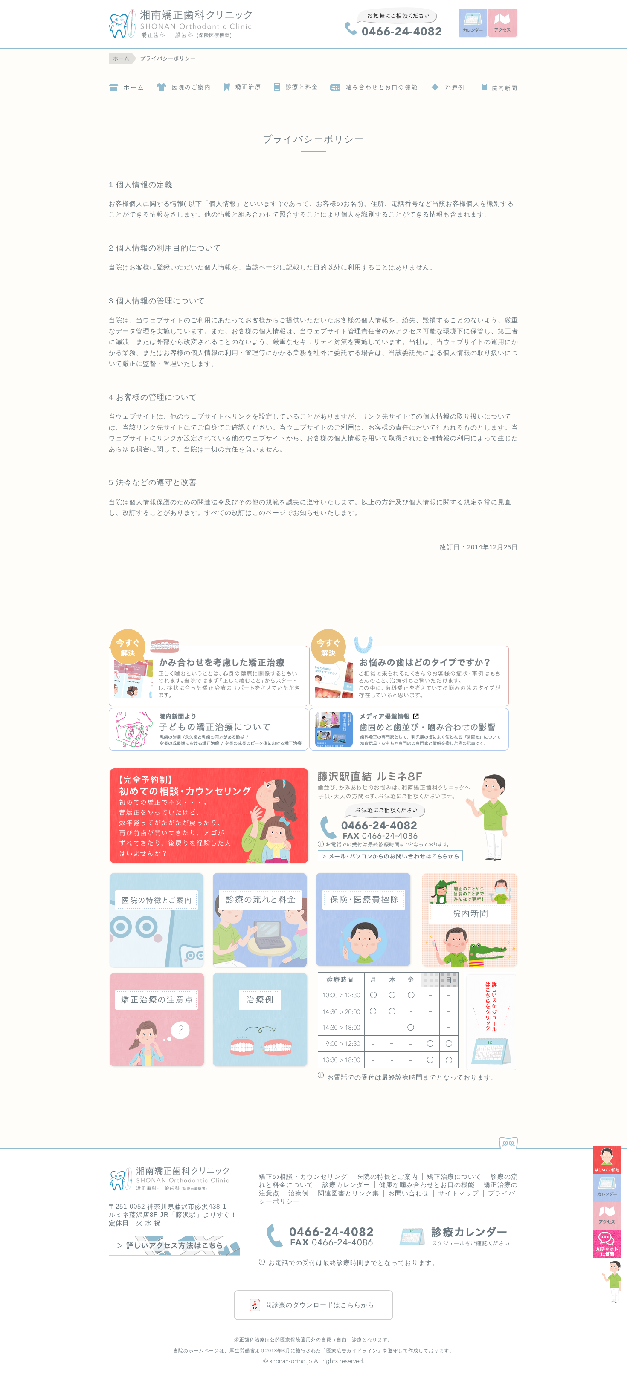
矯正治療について (240, 85)
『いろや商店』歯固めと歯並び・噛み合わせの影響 (409, 729)
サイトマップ (458, 1193)
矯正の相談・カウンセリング (303, 1176)
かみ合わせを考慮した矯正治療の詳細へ (209, 668)
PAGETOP (506, 1140)
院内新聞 (497, 85)
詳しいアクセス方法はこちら (174, 1246)
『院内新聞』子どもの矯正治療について (209, 729)
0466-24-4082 (393, 21)
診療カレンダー (346, 1184)
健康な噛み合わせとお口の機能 (427, 1184)
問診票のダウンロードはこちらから (319, 1304)
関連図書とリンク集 (348, 1193)
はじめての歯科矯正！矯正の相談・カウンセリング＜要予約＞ (209, 817)
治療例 (446, 85)
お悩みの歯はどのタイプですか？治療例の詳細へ (409, 668)
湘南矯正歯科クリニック (196, 23)
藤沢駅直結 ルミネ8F (417, 817)
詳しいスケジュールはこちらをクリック (490, 1021)
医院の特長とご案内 (387, 1176)
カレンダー (473, 23)
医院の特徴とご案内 (182, 85)
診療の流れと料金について (294, 85)
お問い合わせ (408, 1193)
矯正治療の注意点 (157, 1020)
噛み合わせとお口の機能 (374, 85)
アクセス (503, 23)
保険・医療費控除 (363, 920)
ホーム (126, 85)
